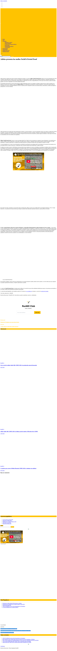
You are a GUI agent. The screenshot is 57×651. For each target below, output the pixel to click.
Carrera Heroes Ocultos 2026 (8, 519)
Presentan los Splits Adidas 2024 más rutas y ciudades (12, 603)
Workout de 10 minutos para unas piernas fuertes (9, 322)
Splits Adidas (7, 45)
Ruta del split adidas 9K (7, 605)
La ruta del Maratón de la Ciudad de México (10, 607)
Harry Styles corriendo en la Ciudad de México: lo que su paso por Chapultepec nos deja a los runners (21, 640)
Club (3, 40)
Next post (2, 324)
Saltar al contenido (3, 0)
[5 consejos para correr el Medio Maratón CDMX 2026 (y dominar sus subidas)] (25, 464)
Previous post (2, 319)
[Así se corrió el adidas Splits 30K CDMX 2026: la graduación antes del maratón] (25, 361)
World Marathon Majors (9, 46)
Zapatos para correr (6, 50)
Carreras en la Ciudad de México (10, 44)
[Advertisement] (28, 69)
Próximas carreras (6, 51)
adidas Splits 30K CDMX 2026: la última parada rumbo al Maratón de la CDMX (19, 431)
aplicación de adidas (44, 291)
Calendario (5, 41)
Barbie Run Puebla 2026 (7, 523)
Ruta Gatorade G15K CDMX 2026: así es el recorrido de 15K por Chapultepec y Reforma (19, 639)
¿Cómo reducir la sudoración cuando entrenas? (9, 326)
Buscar (1, 525)
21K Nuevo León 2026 (7, 522)
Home (4, 39)
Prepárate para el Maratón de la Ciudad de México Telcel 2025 (14, 604)
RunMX (2, 363)
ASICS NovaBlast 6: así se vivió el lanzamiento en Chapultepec (14, 606)
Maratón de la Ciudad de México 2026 (9, 521)
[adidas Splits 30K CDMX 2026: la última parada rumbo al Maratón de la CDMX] (22, 427)
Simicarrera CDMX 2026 (7, 520)
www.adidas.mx (29, 291)
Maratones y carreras (8, 42)
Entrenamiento (5, 48)
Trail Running (7, 47)
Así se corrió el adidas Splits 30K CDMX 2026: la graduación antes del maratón (18, 365)
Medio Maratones (8, 43)
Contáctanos (2, 646)
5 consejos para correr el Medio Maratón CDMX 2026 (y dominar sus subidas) (18, 468)
